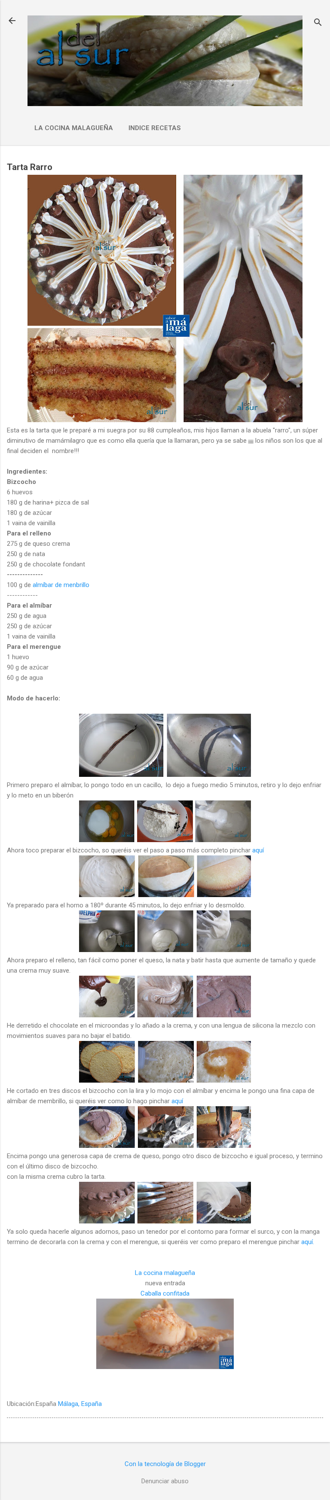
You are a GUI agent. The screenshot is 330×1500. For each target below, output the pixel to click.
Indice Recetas (154, 128)
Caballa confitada (165, 1293)
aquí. (306, 1242)
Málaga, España (80, 1404)
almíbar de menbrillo (62, 585)
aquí (257, 850)
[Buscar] (318, 23)
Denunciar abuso (165, 1481)
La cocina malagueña (73, 128)
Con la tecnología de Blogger (165, 1464)
